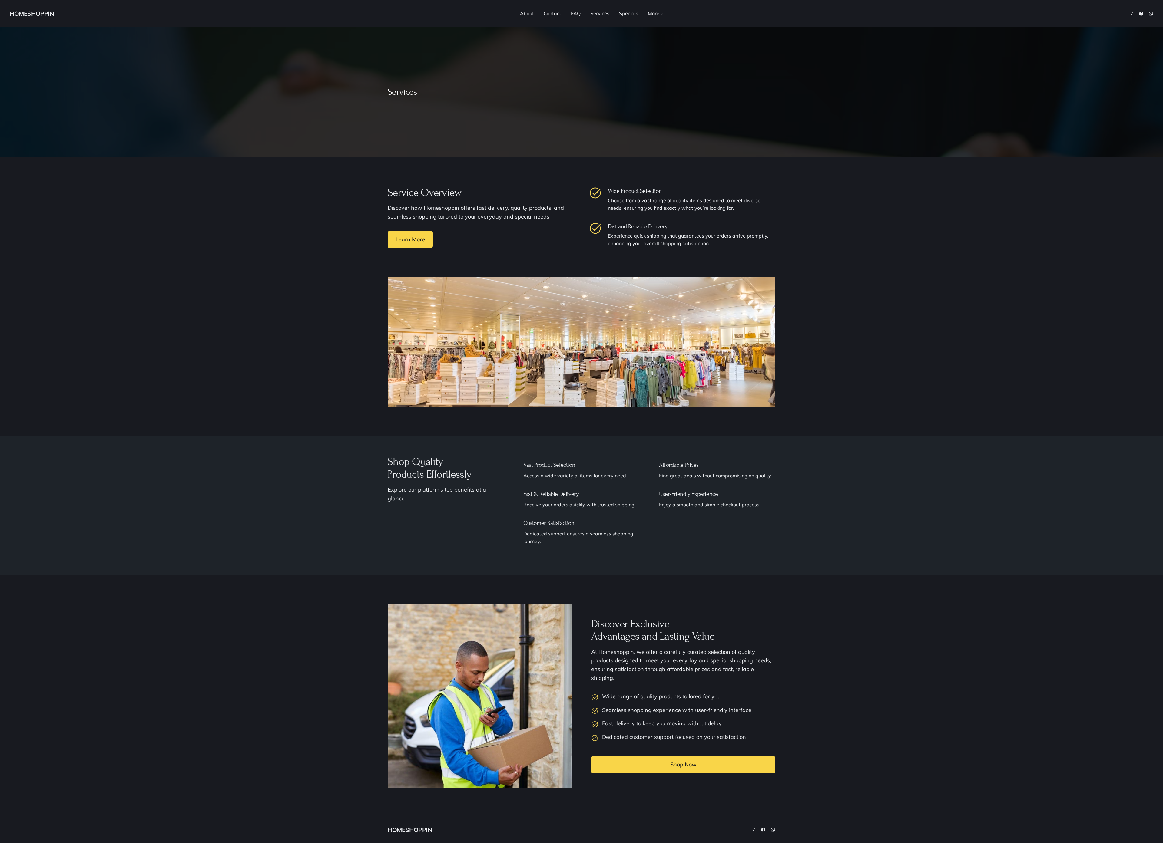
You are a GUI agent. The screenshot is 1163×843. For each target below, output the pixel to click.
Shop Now (683, 764)
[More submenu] (662, 13)
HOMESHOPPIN (32, 13)
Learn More (410, 239)
